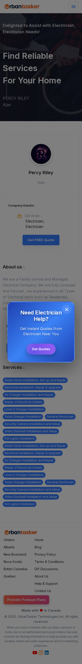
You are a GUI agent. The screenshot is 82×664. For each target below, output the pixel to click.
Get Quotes (41, 349)
